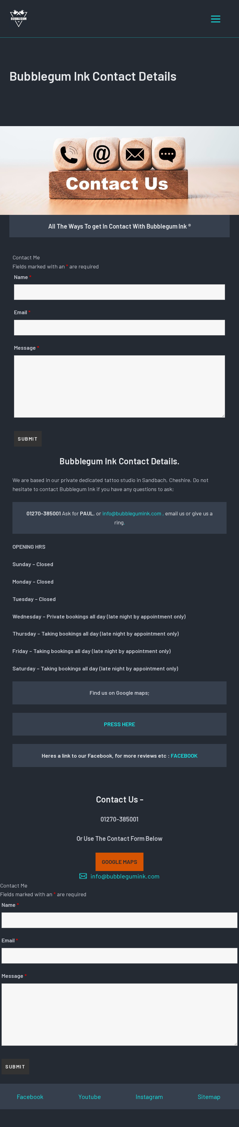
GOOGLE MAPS (119, 861)
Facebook (30, 1096)
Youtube (89, 1096)
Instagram (149, 1096)
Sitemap (209, 1096)
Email (22, 312)
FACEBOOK (184, 755)
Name (22, 276)
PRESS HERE (119, 724)
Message (26, 347)
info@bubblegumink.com (131, 513)
